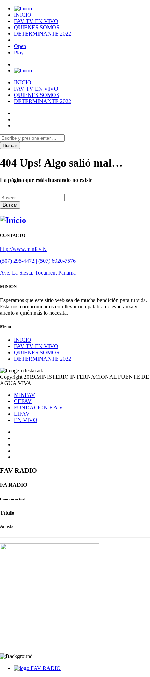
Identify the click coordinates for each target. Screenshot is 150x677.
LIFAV (22, 414)
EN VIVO (25, 420)
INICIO (22, 15)
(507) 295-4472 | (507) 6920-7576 (38, 261)
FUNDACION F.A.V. (39, 407)
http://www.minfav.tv (23, 249)
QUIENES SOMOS (36, 27)
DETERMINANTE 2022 (42, 34)
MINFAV (24, 395)
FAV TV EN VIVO (36, 21)
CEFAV (23, 401)
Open (20, 46)
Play (19, 52)
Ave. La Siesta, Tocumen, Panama (38, 273)
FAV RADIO (46, 668)
